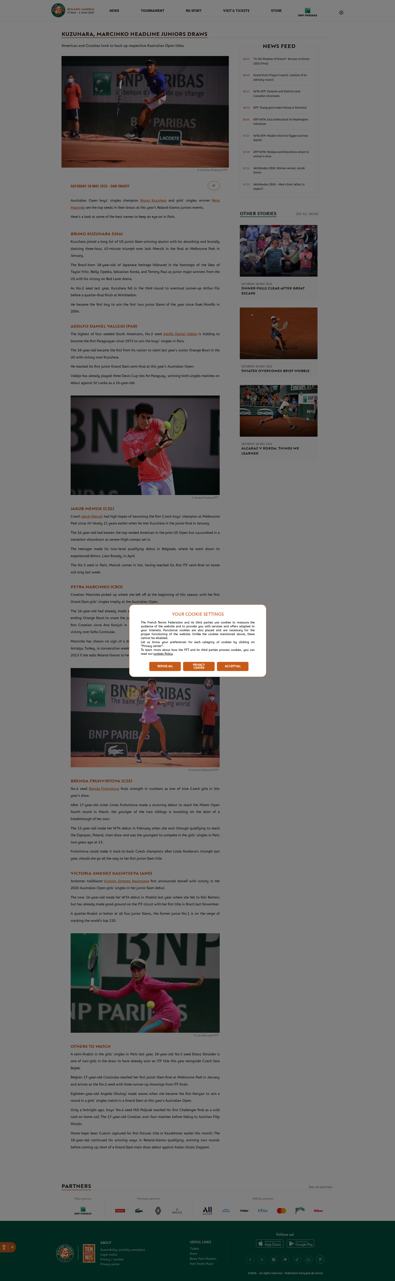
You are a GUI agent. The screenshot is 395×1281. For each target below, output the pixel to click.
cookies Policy (163, 653)
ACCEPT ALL (233, 666)
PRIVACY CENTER (199, 666)
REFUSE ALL (165, 666)
